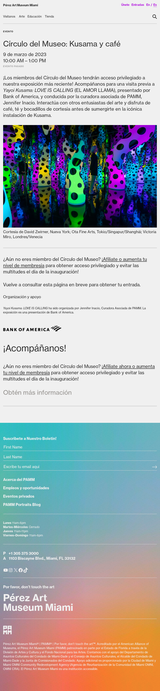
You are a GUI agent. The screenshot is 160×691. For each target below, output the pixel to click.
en (148, 5)
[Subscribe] (154, 467)
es (155, 5)
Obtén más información (37, 392)
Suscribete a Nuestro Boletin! (29, 438)
